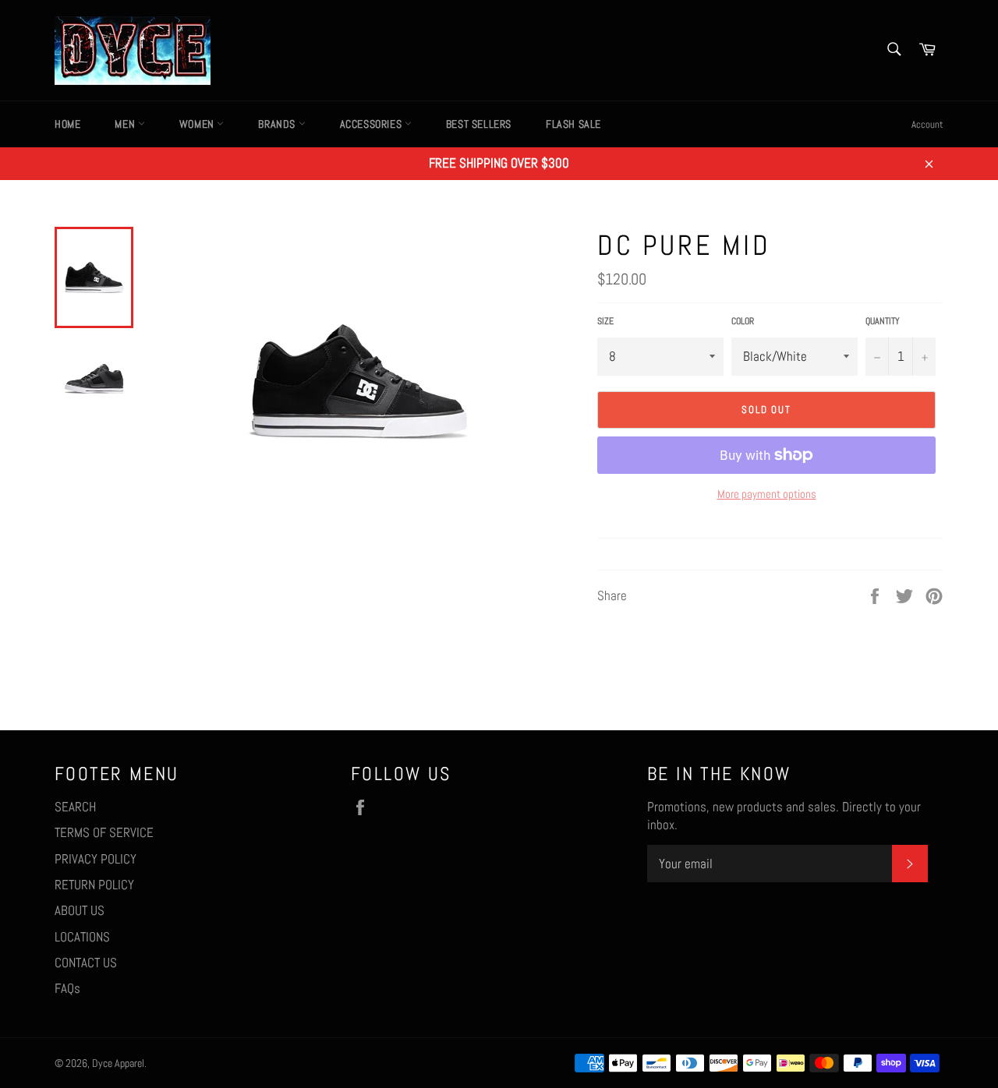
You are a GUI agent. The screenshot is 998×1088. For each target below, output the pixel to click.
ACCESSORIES (372, 124)
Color (742, 321)
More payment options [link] (766, 493)
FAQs (67, 988)
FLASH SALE (573, 124)
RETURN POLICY (94, 884)
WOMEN (198, 124)
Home (67, 124)
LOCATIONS (82, 936)
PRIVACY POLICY (95, 858)
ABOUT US (79, 910)
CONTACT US (86, 962)
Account (927, 124)
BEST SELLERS (478, 124)
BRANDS (278, 124)
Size (605, 321)
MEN (126, 124)
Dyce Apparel (118, 1063)
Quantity (882, 321)
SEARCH (75, 806)
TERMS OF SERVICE (104, 832)
